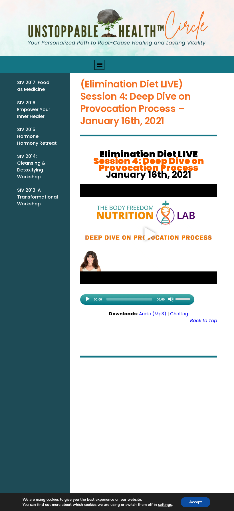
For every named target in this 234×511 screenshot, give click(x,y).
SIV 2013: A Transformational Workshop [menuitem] (37, 197)
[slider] (183, 298)
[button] (99, 65)
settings (165, 504)
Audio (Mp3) (152, 313)
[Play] (87, 299)
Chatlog (179, 313)
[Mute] (171, 299)
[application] (137, 299)
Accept (195, 502)
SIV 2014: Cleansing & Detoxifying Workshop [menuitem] (31, 166)
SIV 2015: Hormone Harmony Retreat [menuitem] (37, 136)
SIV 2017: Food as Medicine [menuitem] (33, 86)
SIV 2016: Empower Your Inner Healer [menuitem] (33, 109)
